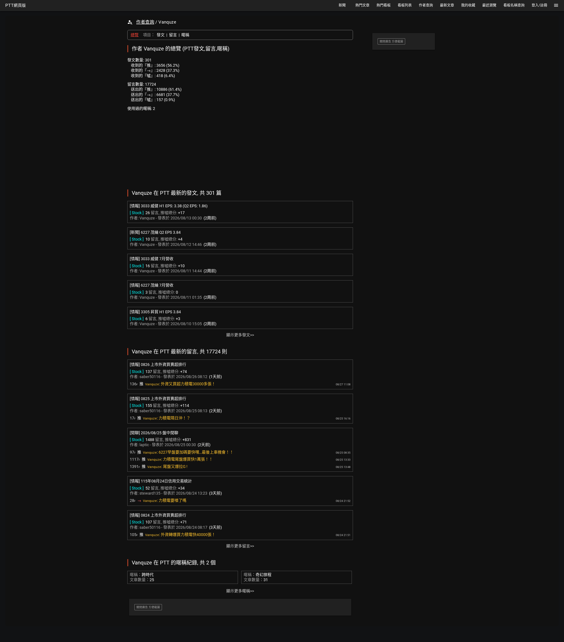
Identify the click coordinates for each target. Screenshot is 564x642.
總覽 (135, 35)
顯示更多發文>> (240, 335)
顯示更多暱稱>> (240, 591)
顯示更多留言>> (240, 546)
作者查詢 (145, 22)
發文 (161, 35)
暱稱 (185, 35)
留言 (173, 35)
